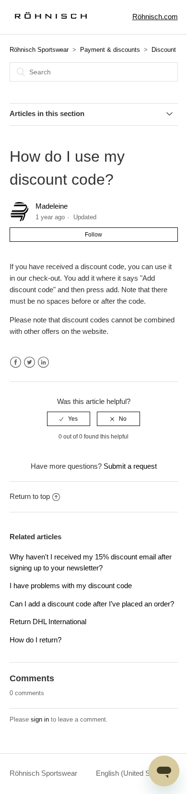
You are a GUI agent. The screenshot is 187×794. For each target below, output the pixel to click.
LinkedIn (43, 362)
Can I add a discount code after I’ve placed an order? (92, 604)
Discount (164, 49)
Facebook (16, 362)
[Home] (49, 22)
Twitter (29, 362)
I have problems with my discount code (71, 585)
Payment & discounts (110, 49)
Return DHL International (48, 621)
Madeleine (51, 206)
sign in (40, 719)
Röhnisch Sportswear (39, 49)
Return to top (30, 496)
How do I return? (35, 640)
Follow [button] (93, 234)
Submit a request (130, 466)
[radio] (68, 419)
